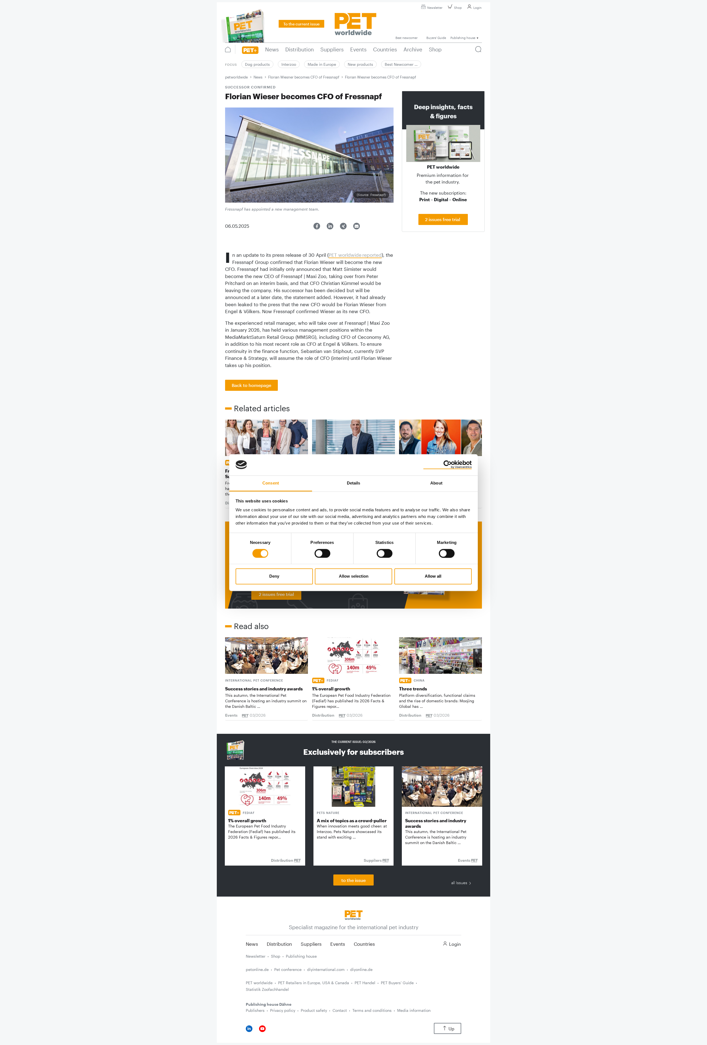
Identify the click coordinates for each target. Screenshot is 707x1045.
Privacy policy (282, 1010)
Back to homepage (251, 385)
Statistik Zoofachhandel (267, 989)
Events (337, 944)
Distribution (279, 944)
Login (477, 7)
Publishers (255, 1010)
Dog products (257, 64)
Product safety (314, 1010)
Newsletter (434, 7)
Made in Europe (322, 64)
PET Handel (365, 982)
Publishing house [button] (462, 38)
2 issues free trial (443, 219)
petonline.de (257, 969)
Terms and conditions (372, 1010)
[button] (316, 226)
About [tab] (436, 483)
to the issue (353, 880)
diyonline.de (361, 969)
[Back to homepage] (354, 914)
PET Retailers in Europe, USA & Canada (313, 982)
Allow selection (353, 576)
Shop (458, 7)
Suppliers (311, 944)
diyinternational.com (326, 969)
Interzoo (288, 64)
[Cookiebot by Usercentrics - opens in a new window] (447, 464)
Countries (364, 944)
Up (451, 1028)
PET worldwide (259, 982)
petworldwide (236, 77)
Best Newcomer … (401, 64)
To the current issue (301, 24)
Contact (340, 1010)
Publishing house (301, 956)
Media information (414, 1010)
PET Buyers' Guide (397, 982)
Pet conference (288, 969)
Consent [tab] (270, 483)
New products (360, 64)
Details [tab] (353, 483)
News (258, 77)
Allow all (433, 576)
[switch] (322, 553)
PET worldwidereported (355, 255)
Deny (274, 576)
